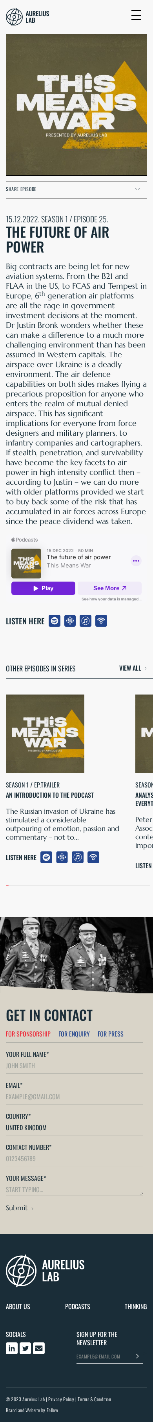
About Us (18, 1306)
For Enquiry (74, 1034)
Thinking (136, 1306)
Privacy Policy (61, 1399)
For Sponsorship (28, 1034)
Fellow (52, 1410)
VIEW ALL (130, 668)
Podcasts (77, 1306)
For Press (111, 1034)
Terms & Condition (94, 1399)
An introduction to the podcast (50, 795)
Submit (17, 1207)
